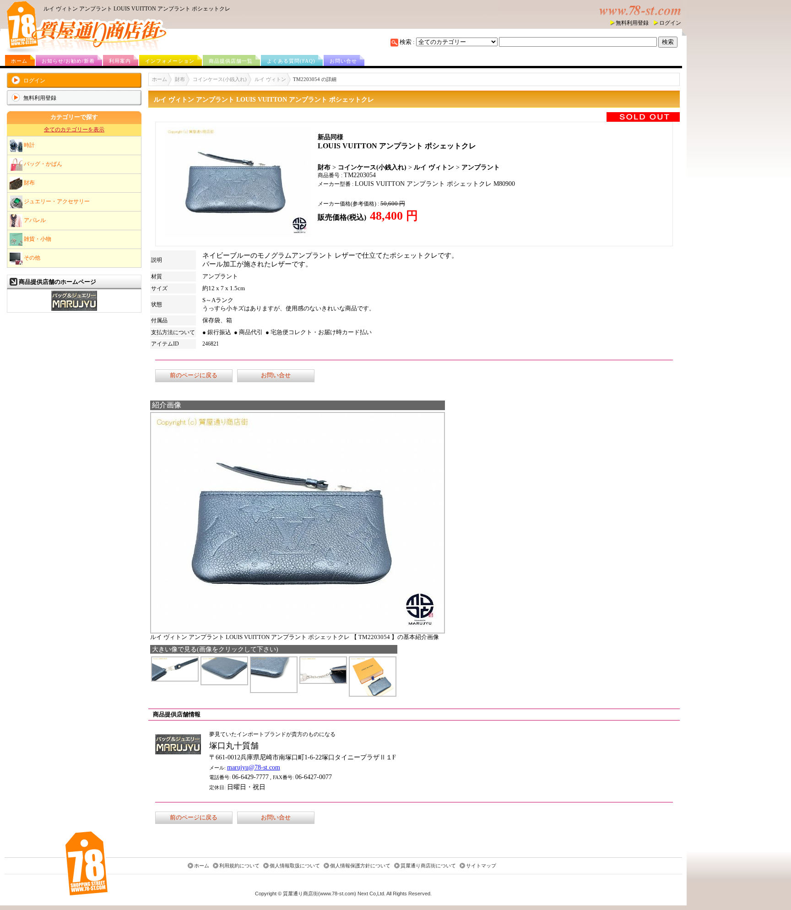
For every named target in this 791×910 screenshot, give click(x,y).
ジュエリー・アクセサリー (56, 201)
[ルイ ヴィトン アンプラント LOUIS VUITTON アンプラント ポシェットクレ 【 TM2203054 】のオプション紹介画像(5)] (372, 694)
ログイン (670, 23)
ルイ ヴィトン (270, 79)
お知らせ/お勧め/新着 (68, 61)
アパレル (34, 220)
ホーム (19, 61)
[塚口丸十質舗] (74, 310)
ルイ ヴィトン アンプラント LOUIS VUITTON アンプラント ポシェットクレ (136, 8)
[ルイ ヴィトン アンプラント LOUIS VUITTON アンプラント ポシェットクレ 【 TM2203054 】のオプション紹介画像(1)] (175, 679)
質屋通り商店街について (428, 865)
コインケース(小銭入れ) (220, 79)
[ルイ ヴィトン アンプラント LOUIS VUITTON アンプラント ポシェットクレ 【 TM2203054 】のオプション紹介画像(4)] (323, 681)
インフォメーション (170, 61)
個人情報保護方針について (360, 865)
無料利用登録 (632, 23)
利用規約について (239, 865)
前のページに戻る (193, 375)
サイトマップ (481, 865)
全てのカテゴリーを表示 (74, 129)
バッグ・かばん (42, 163)
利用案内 (120, 61)
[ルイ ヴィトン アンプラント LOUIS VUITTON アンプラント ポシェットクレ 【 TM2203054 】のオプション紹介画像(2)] (224, 683)
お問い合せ (343, 61)
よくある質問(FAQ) (291, 61)
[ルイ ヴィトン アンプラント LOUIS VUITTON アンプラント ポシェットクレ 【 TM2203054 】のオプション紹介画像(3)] (274, 690)
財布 (28, 182)
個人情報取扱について (295, 865)
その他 (31, 257)
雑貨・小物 (36, 238)
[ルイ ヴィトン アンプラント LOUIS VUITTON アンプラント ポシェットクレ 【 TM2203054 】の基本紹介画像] (297, 631)
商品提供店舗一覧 (231, 61)
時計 (28, 144)
